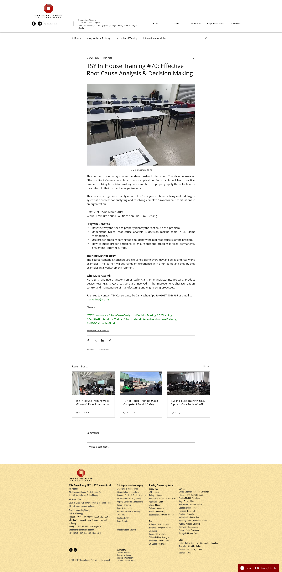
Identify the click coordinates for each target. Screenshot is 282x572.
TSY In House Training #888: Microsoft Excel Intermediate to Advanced (93, 402)
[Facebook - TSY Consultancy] (34, 24)
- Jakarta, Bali (163, 540)
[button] (206, 38)
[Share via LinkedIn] (102, 340)
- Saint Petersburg (192, 530)
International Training (126, 38)
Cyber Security (122, 521)
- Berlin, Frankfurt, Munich (197, 520)
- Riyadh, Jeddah (167, 514)
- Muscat (157, 505)
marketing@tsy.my (87, 20)
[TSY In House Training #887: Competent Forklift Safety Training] (141, 383)
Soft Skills (121, 514)
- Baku (160, 501)
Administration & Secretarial (128, 492)
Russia (182, 530)
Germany (182, 520)
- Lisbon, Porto (192, 533)
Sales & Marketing (124, 508)
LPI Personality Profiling (126, 560)
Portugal (182, 533)
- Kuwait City (160, 511)
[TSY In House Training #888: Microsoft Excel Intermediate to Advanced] (93, 383)
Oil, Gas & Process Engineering (129, 498)
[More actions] (193, 57)
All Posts (76, 38)
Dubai (156, 492)
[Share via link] (109, 340)
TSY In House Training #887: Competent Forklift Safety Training (140, 402)
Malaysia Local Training (98, 38)
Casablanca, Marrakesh (167, 498)
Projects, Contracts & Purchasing (130, 501)
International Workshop (155, 38)
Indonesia (153, 540)
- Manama (159, 508)
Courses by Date (123, 552)
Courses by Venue (124, 555)
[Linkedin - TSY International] (40, 24)
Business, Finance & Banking (128, 511)
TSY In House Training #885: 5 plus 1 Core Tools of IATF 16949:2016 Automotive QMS (188, 402)
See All (206, 366)
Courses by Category (125, 558)
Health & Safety (123, 518)
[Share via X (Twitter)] (95, 340)
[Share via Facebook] (88, 340)
